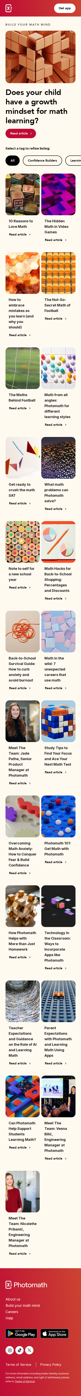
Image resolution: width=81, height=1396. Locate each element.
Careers (12, 1312)
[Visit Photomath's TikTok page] (19, 1350)
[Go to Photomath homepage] (9, 8)
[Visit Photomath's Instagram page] (10, 1350)
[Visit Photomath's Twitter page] (29, 1350)
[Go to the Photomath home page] (40, 1285)
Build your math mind (23, 1305)
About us (13, 1299)
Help (9, 1318)
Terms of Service (18, 1365)
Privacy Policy (50, 1365)
